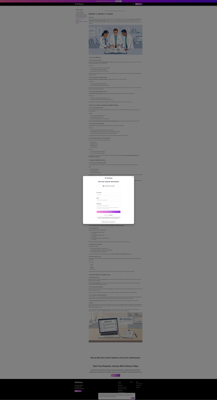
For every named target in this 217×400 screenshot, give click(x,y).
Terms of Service (105, 222)
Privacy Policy (112, 222)
